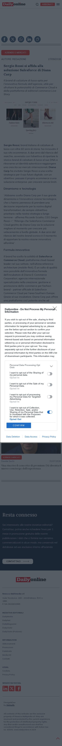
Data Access (31, 436)
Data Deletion (13, 436)
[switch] (49, 373)
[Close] (56, 310)
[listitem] (31, 366)
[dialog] (31, 373)
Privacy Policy (49, 436)
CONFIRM (19, 425)
